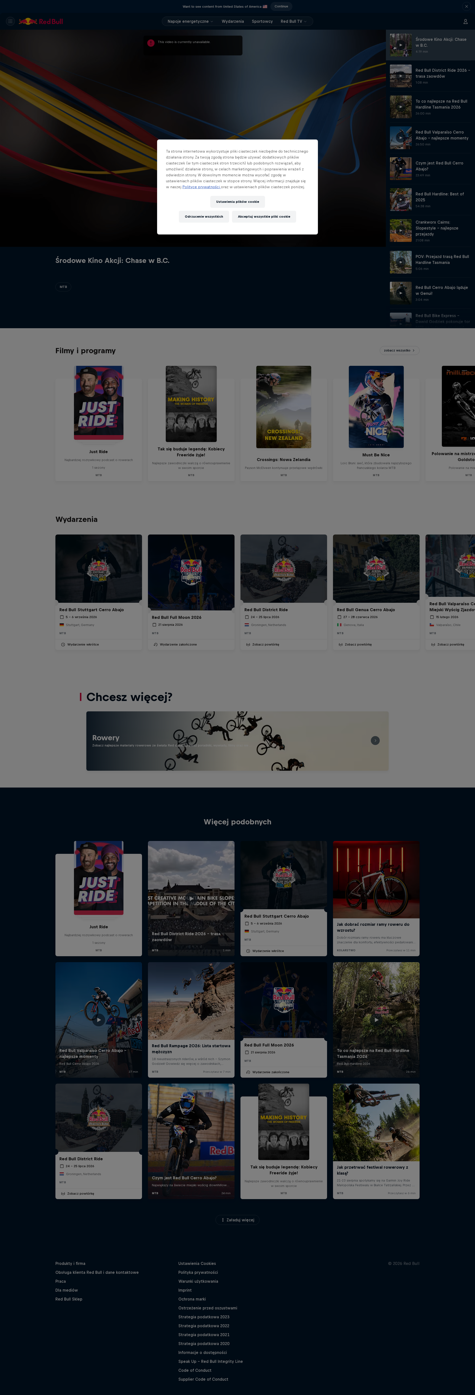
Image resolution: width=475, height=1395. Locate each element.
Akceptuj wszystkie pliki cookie (264, 216)
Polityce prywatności (201, 187)
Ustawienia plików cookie (237, 202)
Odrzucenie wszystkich (204, 216)
